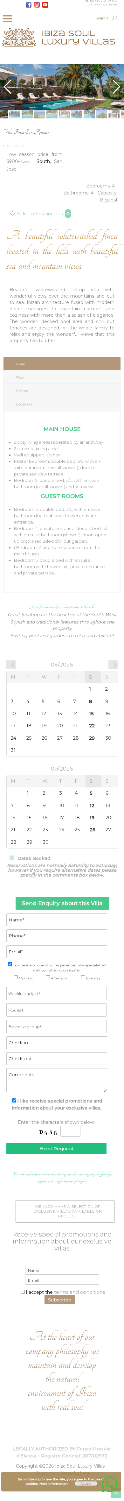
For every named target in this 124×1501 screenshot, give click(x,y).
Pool (20, 377)
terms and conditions (79, 1292)
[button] (116, 87)
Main (20, 364)
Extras (22, 390)
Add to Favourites (39, 213)
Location (24, 404)
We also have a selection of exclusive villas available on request (67, 1211)
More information (53, 1484)
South (43, 161)
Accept (85, 1483)
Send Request (56, 1148)
